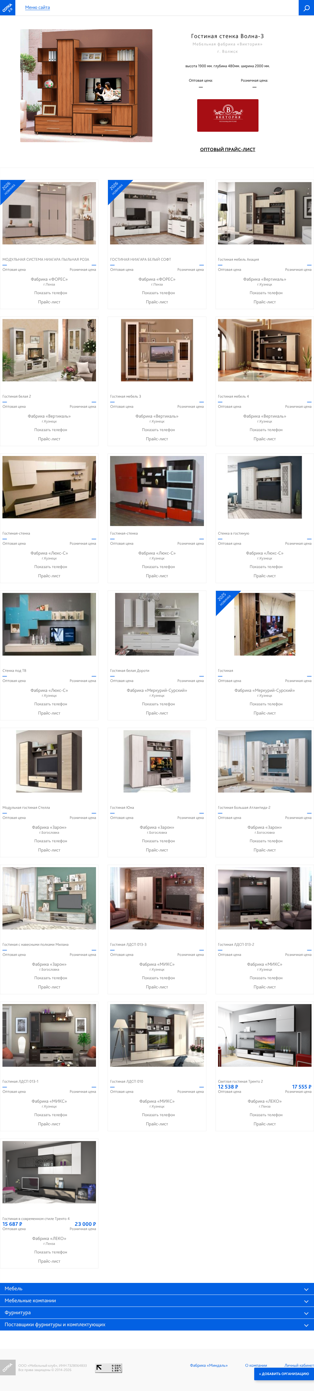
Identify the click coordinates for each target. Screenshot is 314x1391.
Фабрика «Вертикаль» (264, 281)
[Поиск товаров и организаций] (306, 7)
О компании (256, 1365)
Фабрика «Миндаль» (209, 1365)
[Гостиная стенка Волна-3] (86, 85)
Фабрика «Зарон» (49, 829)
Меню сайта (37, 7)
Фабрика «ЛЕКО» (265, 1103)
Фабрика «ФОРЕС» (49, 281)
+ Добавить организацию (284, 1374)
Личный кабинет (299, 1365)
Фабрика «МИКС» (156, 966)
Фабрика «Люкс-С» (49, 555)
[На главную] (7, 7)
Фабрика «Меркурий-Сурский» (157, 693)
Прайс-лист (49, 302)
